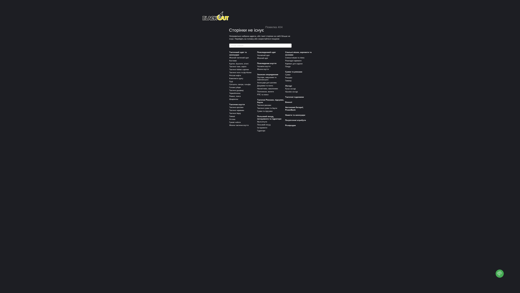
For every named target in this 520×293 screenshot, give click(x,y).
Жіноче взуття (263, 69)
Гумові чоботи (235, 122)
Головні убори (235, 87)
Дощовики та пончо (265, 86)
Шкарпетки (233, 99)
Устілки (232, 119)
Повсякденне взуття (266, 63)
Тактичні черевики (236, 110)
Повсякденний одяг (266, 52)
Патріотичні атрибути (295, 120)
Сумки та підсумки (264, 111)
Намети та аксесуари (295, 115)
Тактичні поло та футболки (240, 72)
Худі (231, 81)
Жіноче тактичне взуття (239, 125)
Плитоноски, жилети (265, 92)
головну (250, 39)
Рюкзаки (288, 78)
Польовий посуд (264, 125)
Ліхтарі (288, 86)
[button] (500, 274)
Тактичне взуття (237, 104)
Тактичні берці (235, 113)
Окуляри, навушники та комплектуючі (266, 78)
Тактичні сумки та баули (267, 108)
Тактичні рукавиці (236, 90)
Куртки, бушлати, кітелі (238, 64)
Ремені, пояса (235, 96)
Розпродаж (290, 125)
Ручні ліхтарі (290, 89)
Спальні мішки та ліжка (294, 58)
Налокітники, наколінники (267, 89)
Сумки (287, 75)
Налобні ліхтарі (291, 92)
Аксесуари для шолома (267, 83)
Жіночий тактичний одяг (239, 58)
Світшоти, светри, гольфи (240, 84)
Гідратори (261, 131)
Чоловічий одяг (263, 55)
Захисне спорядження (267, 74)
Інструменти (262, 128)
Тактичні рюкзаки (264, 105)
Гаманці (288, 81)
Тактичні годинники (294, 97)
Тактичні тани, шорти (237, 67)
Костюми (233, 61)
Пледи (287, 67)
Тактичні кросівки (236, 107)
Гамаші (232, 116)
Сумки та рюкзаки (293, 72)
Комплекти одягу (236, 78)
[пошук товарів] (289, 46)
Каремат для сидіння (294, 64)
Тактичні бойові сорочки (239, 70)
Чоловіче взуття (263, 66)
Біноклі (288, 102)
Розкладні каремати (293, 61)
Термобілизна (234, 93)
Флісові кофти (235, 75)
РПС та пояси (262, 95)
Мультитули (262, 122)
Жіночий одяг (262, 58)
